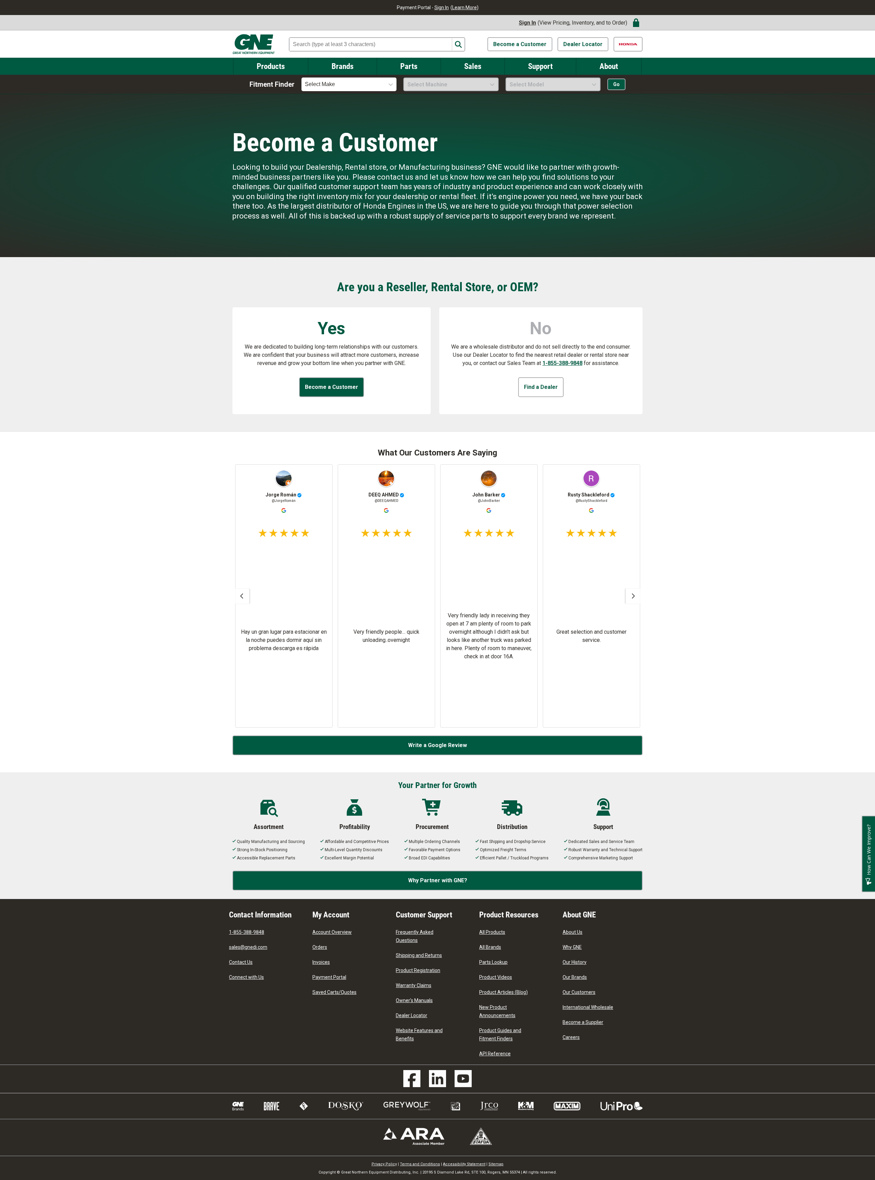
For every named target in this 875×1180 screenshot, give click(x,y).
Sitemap (495, 1164)
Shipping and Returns (419, 955)
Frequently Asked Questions (414, 936)
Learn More (464, 7)
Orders (319, 947)
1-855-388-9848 (562, 363)
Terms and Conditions (420, 1164)
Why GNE (572, 947)
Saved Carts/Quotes (334, 992)
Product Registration (418, 970)
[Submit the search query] (458, 44)
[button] (241, 596)
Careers (571, 1037)
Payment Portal (329, 977)
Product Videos (495, 977)
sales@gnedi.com (248, 947)
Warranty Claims (413, 985)
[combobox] (348, 84)
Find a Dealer (541, 387)
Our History (575, 962)
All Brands (490, 947)
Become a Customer (520, 44)
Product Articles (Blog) (503, 992)
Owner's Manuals (414, 1000)
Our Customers (579, 992)
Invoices (321, 962)
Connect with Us (246, 977)
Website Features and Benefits (419, 1034)
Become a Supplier (583, 1022)
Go (616, 84)
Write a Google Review (437, 745)
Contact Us (241, 962)
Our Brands (575, 977)
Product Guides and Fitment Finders (500, 1034)
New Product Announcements (497, 1011)
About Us (572, 932)
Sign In (441, 7)
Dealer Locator (583, 44)
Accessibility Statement (464, 1164)
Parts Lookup (493, 962)
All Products (492, 932)
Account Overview (332, 932)
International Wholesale (588, 1007)
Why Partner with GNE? (437, 880)
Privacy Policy (384, 1164)
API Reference (495, 1053)
